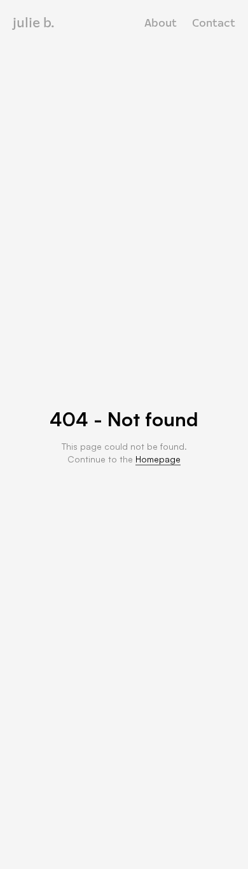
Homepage (158, 459)
